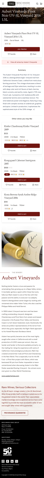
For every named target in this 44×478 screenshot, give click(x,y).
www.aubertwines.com (10, 376)
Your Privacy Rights (7, 469)
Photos (24, 185)
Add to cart (22, 146)
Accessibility (5, 471)
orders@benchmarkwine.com (10, 443)
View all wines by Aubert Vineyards (23, 62)
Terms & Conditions (7, 467)
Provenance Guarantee (14, 413)
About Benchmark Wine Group (10, 464)
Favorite (12, 54)
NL (7, 174)
